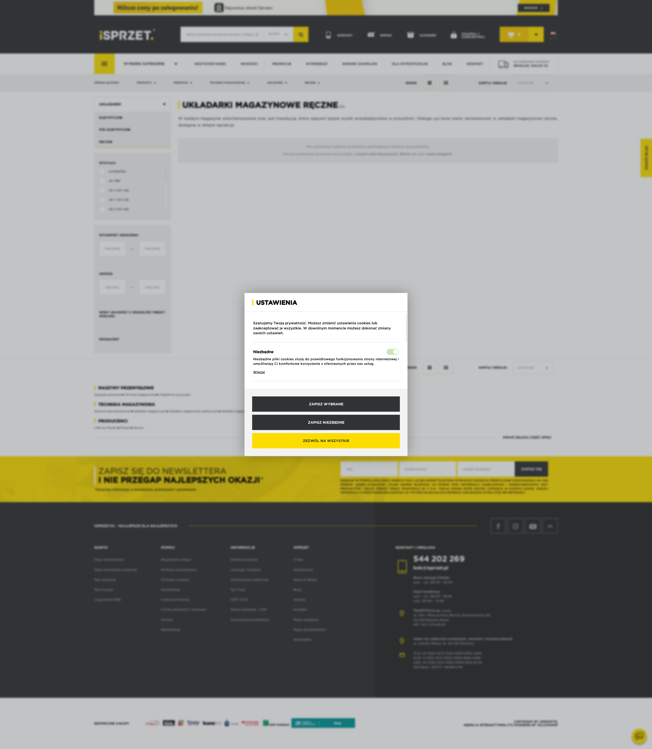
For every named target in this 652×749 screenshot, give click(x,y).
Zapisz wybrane (326, 404)
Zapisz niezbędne (326, 422)
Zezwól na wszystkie (326, 440)
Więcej (259, 372)
